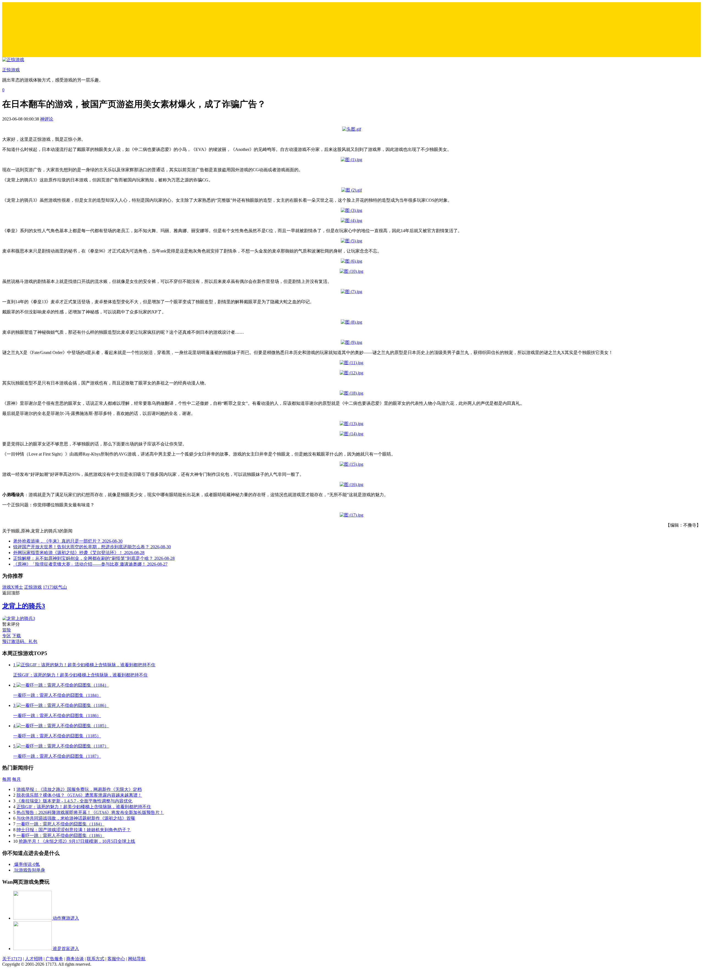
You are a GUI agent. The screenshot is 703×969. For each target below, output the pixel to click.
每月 (16, 779)
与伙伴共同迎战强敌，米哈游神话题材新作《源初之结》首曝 (75, 818)
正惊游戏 (33, 587)
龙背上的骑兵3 (23, 606)
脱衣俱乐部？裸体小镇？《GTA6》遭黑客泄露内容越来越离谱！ (79, 795)
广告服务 (54, 958)
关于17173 (12, 958)
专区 (6, 635)
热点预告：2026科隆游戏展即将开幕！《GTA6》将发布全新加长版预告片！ (90, 812)
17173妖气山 (55, 587)
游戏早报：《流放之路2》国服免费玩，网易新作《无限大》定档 (79, 789)
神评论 (46, 119)
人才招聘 (34, 958)
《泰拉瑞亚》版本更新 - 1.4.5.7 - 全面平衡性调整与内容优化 (74, 801)
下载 (16, 635)
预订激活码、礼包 (19, 641)
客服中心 (116, 958)
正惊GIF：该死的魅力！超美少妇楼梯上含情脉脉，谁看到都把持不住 (83, 806)
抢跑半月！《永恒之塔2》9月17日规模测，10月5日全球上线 (77, 841)
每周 (6, 779)
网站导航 (137, 958)
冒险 (6, 630)
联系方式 (95, 958)
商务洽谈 (75, 958)
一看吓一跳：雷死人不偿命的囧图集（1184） (60, 824)
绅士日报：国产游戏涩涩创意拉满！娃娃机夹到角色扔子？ (73, 829)
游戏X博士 (12, 587)
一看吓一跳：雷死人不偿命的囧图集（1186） (60, 835)
